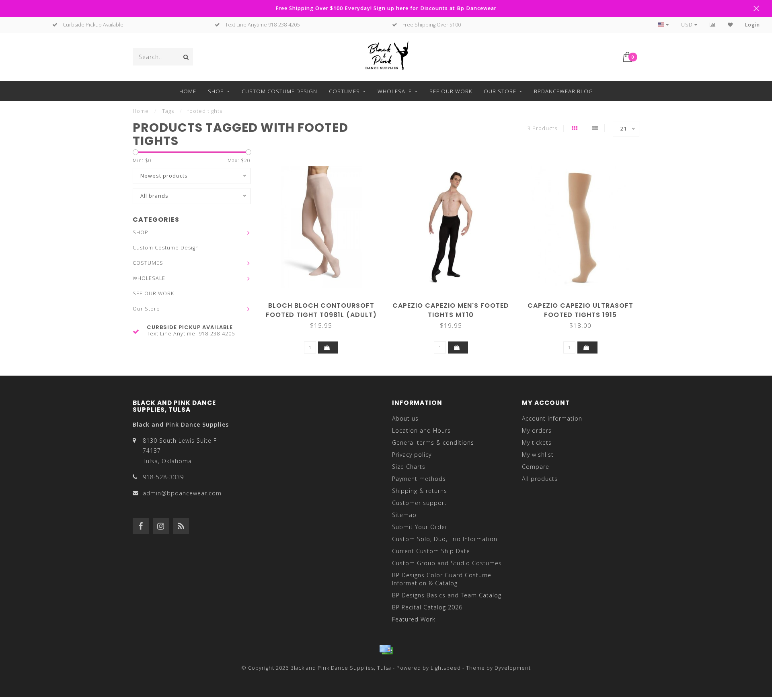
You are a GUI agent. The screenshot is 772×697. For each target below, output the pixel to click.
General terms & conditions (433, 442)
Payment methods (419, 478)
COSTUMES (344, 91)
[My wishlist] (730, 24)
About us (405, 418)
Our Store (500, 91)
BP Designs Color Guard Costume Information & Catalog (441, 579)
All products (540, 478)
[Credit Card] (386, 650)
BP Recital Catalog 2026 (427, 607)
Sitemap (404, 515)
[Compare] (713, 24)
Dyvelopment (513, 667)
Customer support (419, 503)
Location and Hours (421, 430)
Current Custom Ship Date (431, 551)
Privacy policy (411, 454)
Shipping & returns (419, 491)
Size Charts (408, 466)
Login (752, 24)
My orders (537, 430)
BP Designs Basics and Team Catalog (446, 595)
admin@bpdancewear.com (182, 493)
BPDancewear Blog (563, 91)
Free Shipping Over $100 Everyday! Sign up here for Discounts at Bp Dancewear (386, 8)
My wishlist (538, 454)
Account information (552, 418)
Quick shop (324, 302)
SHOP (216, 91)
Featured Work (413, 619)
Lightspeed (446, 667)
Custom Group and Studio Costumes (447, 563)
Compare (535, 466)
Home (187, 91)
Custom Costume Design (279, 91)
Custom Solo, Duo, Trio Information (444, 539)
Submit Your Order (420, 527)
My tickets (537, 442)
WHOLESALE (395, 91)
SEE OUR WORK (450, 91)
